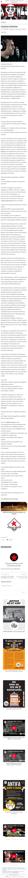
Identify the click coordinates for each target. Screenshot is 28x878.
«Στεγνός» (4, 173)
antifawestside (13, 26)
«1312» (3, 376)
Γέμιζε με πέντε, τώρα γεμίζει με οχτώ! (21, 576)
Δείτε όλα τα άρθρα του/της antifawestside (10, 568)
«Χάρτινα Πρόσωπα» (7, 200)
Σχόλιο (23, 592)
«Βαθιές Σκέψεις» (11, 422)
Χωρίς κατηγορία (7, 547)
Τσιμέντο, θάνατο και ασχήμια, (9, 121)
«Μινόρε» (4, 408)
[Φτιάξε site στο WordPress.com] (14, 1)
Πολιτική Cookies (15, 872)
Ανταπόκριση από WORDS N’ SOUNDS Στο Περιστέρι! (7, 576)
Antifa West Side (14, 10)
